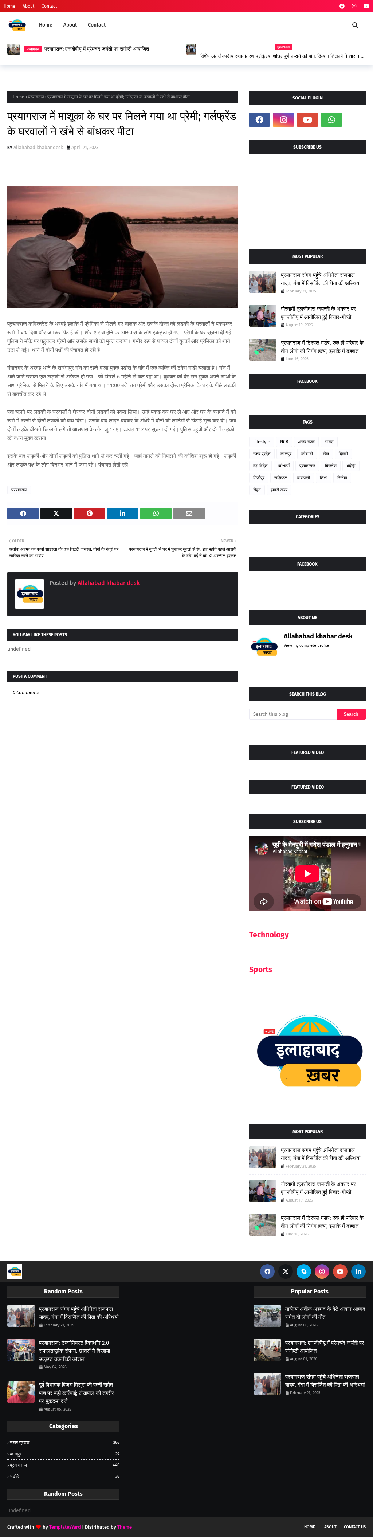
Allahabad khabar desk (38, 147)
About (28, 6)
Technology (269, 935)
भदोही (351, 465)
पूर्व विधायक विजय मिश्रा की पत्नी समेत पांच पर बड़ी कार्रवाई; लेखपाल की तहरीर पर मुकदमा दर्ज (76, 1392)
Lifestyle (261, 441)
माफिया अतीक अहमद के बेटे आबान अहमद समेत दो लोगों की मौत (325, 1313)
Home (9, 6)
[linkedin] (358, 1271)
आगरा (329, 441)
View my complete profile (306, 645)
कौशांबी (307, 453)
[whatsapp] (331, 120)
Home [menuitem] (45, 25)
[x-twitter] (285, 1271)
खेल (326, 453)
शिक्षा (323, 477)
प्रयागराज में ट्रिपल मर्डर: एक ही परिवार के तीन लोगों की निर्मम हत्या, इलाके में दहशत (322, 346)
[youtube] (365, 6)
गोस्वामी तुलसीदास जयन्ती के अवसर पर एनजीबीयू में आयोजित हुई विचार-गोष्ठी (318, 313)
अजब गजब (306, 441)
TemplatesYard (65, 1527)
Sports (260, 969)
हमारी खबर (279, 489)
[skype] (304, 1271)
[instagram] (354, 6)
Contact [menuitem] (97, 25)
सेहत (257, 489)
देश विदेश (260, 465)
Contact (49, 6)
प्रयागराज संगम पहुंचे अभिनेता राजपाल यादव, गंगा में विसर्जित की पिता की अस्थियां (320, 279)
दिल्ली (343, 453)
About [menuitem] (70, 25)
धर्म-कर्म (284, 465)
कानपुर (285, 453)
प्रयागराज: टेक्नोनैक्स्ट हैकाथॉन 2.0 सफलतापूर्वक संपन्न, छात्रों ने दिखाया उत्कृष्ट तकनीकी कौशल (74, 1351)
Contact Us (355, 1527)
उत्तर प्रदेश (262, 453)
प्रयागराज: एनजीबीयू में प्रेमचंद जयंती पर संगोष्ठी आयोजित (96, 49)
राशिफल (280, 477)
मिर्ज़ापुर (258, 477)
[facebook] (342, 6)
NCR (284, 441)
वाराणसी (303, 477)
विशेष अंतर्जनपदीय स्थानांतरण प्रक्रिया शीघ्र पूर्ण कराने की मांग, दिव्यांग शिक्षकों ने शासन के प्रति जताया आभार (282, 56)
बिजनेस (331, 465)
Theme (124, 1527)
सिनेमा (342, 477)
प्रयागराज (36, 96)
